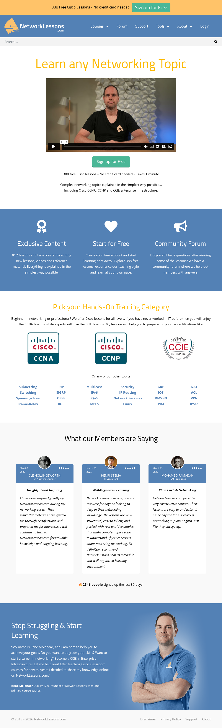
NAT (194, 387)
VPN (194, 398)
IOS (160, 392)
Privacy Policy (170, 719)
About (182, 26)
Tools (160, 26)
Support (141, 26)
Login (204, 26)
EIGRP (61, 392)
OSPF (61, 398)
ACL (194, 392)
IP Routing (127, 392)
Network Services (127, 398)
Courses (97, 26)
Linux (127, 404)
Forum (122, 26)
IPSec (194, 404)
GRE (161, 387)
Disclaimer (148, 719)
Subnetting (28, 387)
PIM (161, 404)
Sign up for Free (111, 161)
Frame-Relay (28, 404)
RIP (61, 387)
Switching (28, 392)
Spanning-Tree (28, 398)
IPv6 (94, 392)
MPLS (94, 404)
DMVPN (161, 398)
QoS (94, 398)
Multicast (94, 387)
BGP (61, 404)
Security (127, 387)
